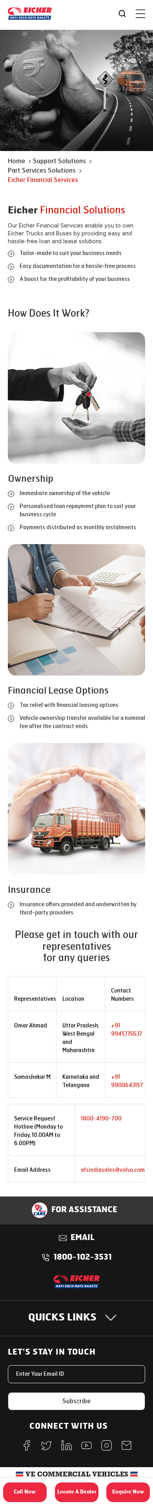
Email (83, 1238)
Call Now (25, 1492)
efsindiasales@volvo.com (113, 1170)
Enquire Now (128, 1492)
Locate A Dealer (77, 1492)
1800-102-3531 (82, 1258)
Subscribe (76, 1401)
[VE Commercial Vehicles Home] (77, 1476)
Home (16, 161)
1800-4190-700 (101, 1118)
